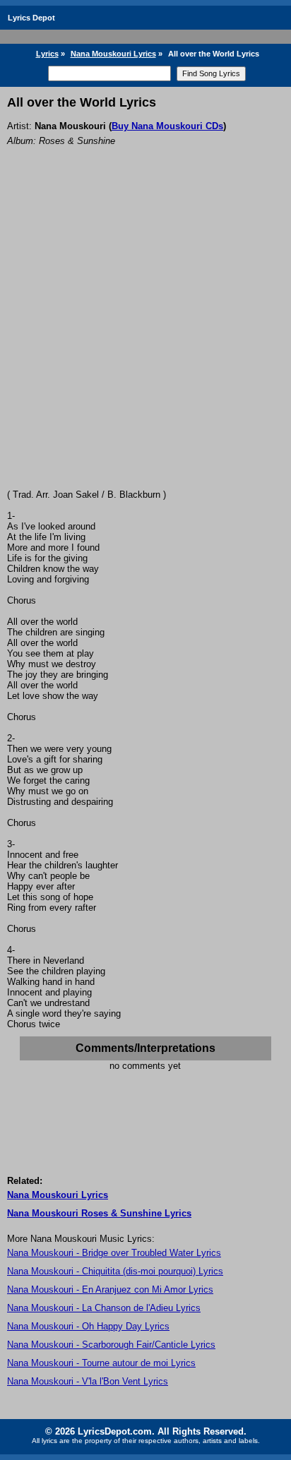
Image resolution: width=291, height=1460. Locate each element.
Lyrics (47, 53)
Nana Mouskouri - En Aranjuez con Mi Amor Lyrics (110, 1289)
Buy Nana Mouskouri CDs (167, 126)
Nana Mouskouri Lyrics (113, 53)
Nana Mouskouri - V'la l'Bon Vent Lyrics (87, 1381)
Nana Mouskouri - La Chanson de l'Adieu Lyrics (104, 1308)
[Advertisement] (145, 336)
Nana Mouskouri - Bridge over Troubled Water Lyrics (114, 1252)
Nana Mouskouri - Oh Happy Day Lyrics (88, 1326)
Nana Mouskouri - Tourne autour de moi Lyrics (101, 1363)
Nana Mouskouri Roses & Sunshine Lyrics (99, 1213)
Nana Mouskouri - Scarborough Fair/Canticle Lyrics (111, 1344)
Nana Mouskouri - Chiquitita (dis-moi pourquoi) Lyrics (115, 1271)
